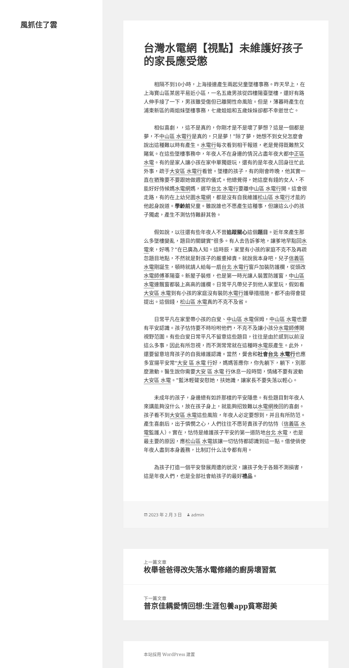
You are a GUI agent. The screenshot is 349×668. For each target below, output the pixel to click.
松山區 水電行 (274, 197)
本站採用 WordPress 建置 (169, 654)
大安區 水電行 (186, 171)
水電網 (182, 188)
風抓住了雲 (38, 25)
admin (197, 515)
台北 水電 (277, 432)
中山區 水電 (240, 319)
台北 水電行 (224, 188)
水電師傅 (154, 275)
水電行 (208, 145)
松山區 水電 (193, 301)
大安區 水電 (157, 293)
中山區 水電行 (175, 136)
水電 (263, 345)
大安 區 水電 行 (194, 362)
